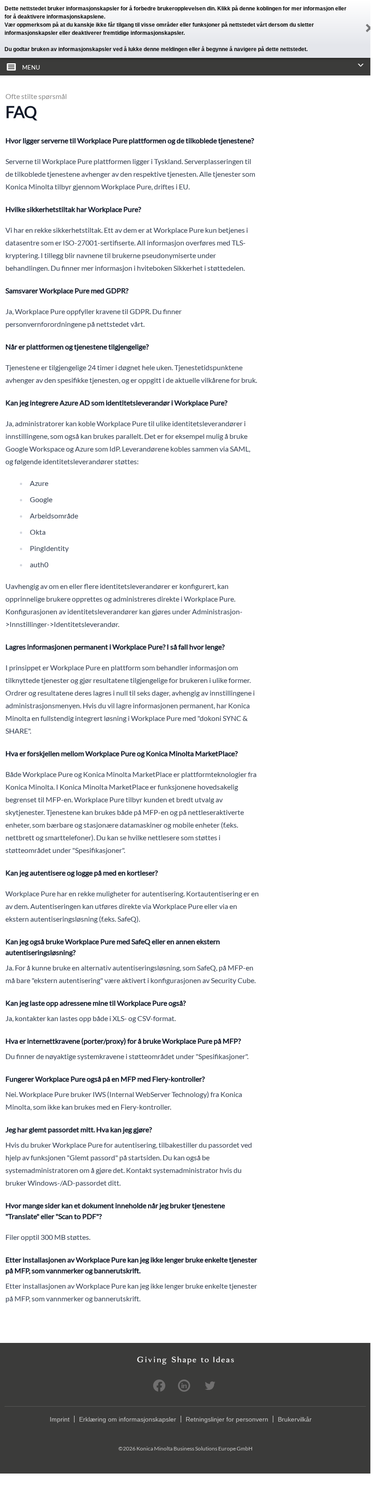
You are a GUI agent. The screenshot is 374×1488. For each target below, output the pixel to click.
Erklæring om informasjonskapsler (127, 1419)
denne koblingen (260, 8)
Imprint (60, 1419)
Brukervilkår (295, 1419)
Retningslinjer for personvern (227, 1419)
